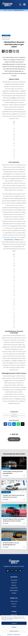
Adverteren (14, 614)
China (13, 98)
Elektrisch (14, 582)
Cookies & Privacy (16, 634)
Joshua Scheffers (6, 39)
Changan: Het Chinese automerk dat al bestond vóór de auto (13, 496)
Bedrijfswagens (14, 590)
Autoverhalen (14, 588)
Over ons (14, 604)
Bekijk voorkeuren (14, 631)
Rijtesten (14, 585)
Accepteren (14, 623)
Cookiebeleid (9, 634)
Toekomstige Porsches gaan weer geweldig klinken (13, 472)
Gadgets (14, 593)
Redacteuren (14, 601)
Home (5, 10)
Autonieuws (10, 10)
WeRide (17, 239)
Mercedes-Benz (8, 239)
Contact (14, 606)
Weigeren (14, 627)
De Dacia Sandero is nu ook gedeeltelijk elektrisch (11, 544)
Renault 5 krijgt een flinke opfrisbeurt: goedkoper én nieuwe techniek (14, 520)
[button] (20, 5)
